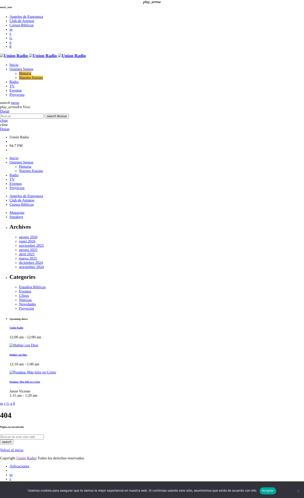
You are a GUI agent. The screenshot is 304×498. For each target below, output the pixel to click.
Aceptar (268, 491)
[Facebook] (10, 47)
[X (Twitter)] (10, 34)
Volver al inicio (11, 450)
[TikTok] (11, 38)
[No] (298, 491)
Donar (5, 111)
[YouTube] (11, 30)
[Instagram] (10, 42)
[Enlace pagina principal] (43, 55)
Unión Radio (26, 458)
